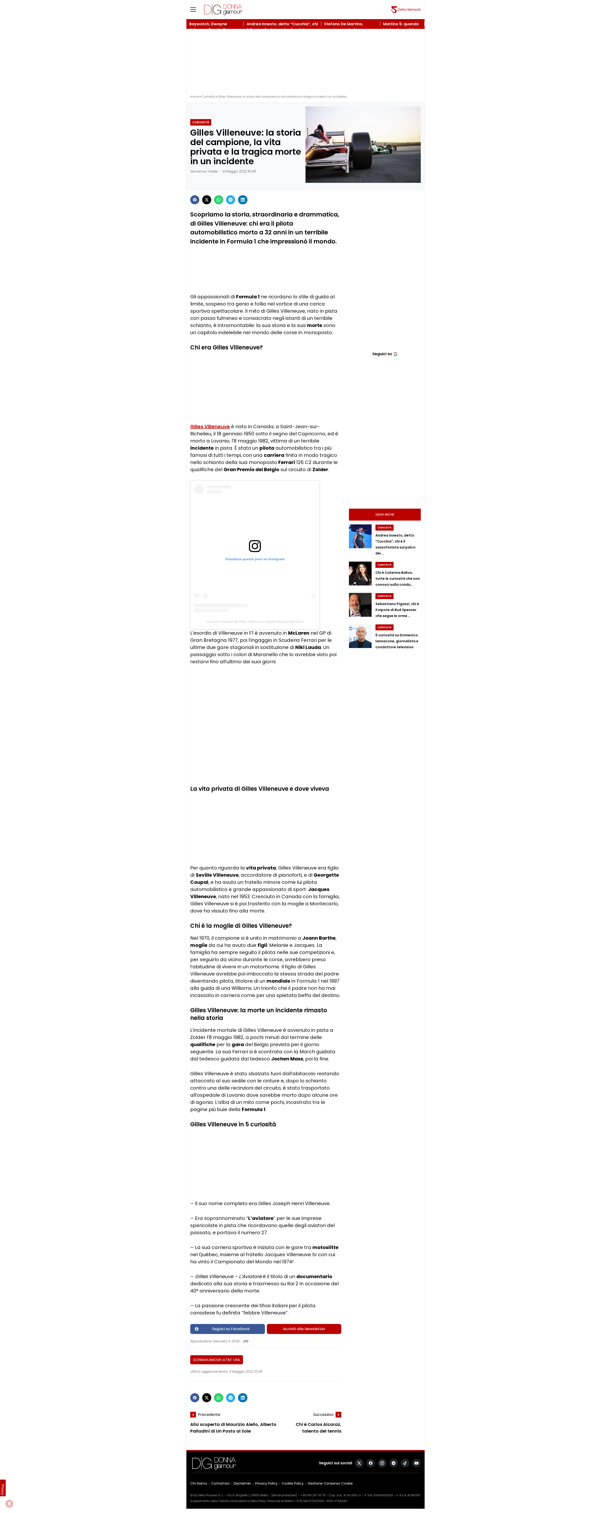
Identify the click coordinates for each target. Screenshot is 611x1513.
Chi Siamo (198, 1483)
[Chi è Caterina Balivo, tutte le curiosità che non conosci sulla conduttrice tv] (360, 573)
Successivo (323, 1414)
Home (194, 97)
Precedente (209, 1414)
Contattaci (220, 1483)
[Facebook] (194, 199)
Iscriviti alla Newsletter (304, 1329)
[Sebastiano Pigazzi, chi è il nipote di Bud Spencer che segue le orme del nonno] (360, 605)
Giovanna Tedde (204, 171)
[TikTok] (405, 1463)
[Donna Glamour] (223, 9)
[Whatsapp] (218, 199)
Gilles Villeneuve (210, 426)
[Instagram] (382, 1463)
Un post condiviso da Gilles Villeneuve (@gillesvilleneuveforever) (255, 621)
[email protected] (284, 1495)
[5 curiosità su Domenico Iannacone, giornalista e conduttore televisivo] (360, 636)
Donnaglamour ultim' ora (216, 1359)
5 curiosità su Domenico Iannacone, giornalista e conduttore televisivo (396, 641)
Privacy (2, 1489)
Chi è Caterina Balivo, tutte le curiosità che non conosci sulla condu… (397, 578)
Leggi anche (385, 514)
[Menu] (196, 9)
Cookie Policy (293, 1483)
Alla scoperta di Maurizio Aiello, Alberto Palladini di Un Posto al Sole (233, 1428)
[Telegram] (230, 199)
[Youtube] (416, 1463)
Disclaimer (242, 1483)
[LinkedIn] (243, 199)
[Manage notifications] (9, 1504)
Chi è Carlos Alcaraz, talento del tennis (318, 1428)
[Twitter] (206, 199)
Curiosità (208, 97)
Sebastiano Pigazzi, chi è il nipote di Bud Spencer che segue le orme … (397, 609)
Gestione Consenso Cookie (330, 1483)
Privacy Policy (266, 1483)
